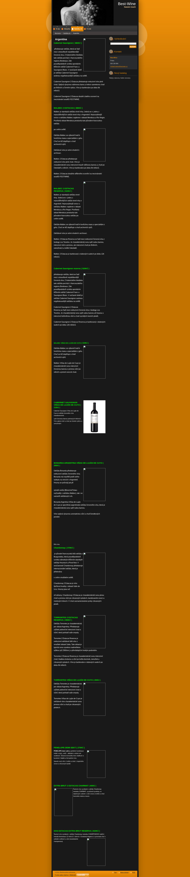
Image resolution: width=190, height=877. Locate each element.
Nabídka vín (66, 33)
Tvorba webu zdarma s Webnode (65, 875)
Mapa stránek (124, 872)
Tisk (115, 872)
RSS (133, 872)
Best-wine (58, 33)
